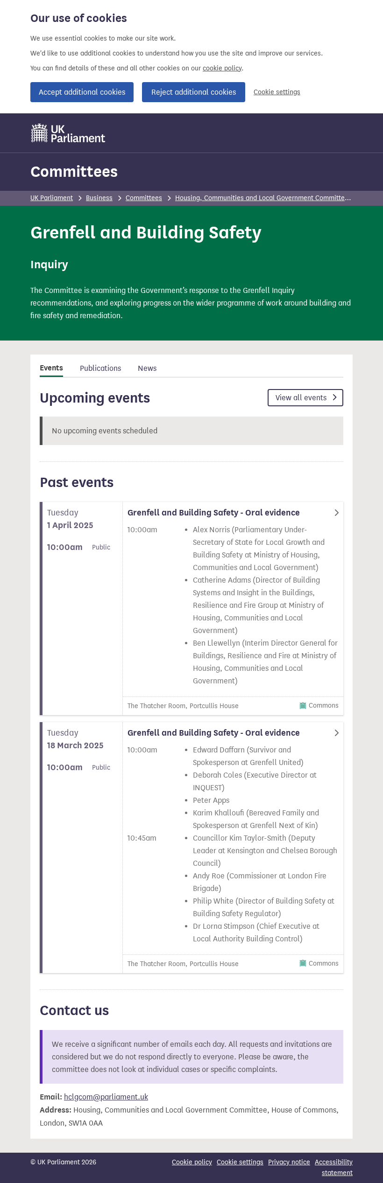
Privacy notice (289, 1162)
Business (99, 198)
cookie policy (222, 68)
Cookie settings (277, 92)
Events (51, 368)
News (147, 368)
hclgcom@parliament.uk (106, 1097)
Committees (74, 171)
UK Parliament (51, 198)
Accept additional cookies (82, 92)
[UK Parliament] (68, 133)
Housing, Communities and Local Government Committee (261, 198)
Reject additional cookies (193, 92)
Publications (100, 368)
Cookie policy (192, 1162)
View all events (302, 397)
